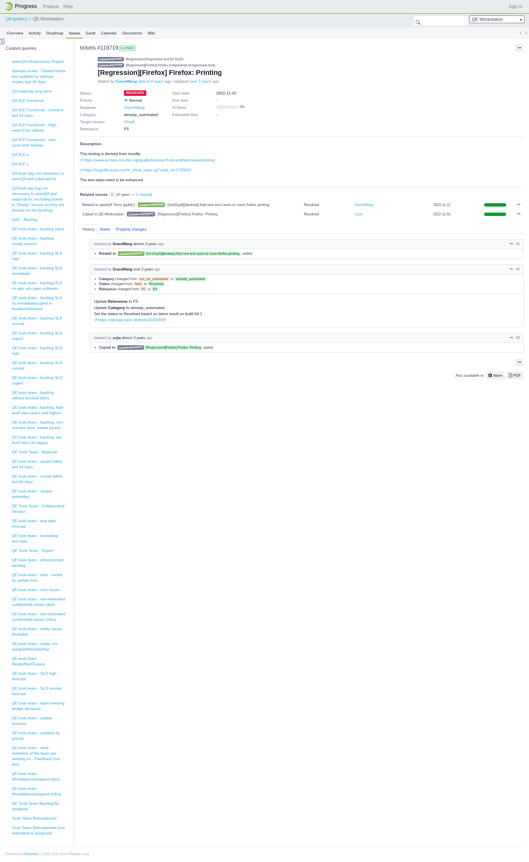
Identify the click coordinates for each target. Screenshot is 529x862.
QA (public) (16, 19)
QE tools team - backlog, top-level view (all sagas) (37, 440)
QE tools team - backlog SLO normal (37, 365)
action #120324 (151, 205)
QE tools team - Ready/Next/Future (28, 661)
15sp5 (129, 122)
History (88, 229)
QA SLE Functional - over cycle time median (34, 142)
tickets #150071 (141, 214)
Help (68, 6)
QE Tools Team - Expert (32, 550)
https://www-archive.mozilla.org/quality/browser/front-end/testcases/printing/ (149, 160)
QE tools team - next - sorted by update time (37, 577)
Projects (51, 6)
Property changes (131, 229)
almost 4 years (151, 81)
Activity (35, 33)
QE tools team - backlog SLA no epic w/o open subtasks (37, 286)
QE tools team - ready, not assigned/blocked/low (35, 646)
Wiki (151, 33)
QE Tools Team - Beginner (35, 452)
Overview (15, 33)
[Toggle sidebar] (2, 41)
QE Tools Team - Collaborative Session (38, 509)
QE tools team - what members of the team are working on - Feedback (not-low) (36, 756)
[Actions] (518, 204)
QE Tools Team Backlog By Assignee (35, 806)
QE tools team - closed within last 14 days (37, 464)
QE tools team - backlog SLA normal (37, 321)
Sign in (515, 6)
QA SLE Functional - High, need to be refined (34, 127)
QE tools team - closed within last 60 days (37, 479)
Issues (74, 33)
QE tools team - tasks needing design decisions (38, 706)
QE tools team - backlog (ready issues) (33, 241)
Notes (105, 229)
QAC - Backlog (24, 219)
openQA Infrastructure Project (38, 61)
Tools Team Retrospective (34, 818)
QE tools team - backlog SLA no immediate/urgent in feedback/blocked (37, 303)
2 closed (143, 194)
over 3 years (200, 81)
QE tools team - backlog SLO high (37, 351)
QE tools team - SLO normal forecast (36, 691)
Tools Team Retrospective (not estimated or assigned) (38, 830)
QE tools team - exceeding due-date (35, 538)
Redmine (31, 854)
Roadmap (54, 33)
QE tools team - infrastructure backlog (37, 563)
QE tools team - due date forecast (34, 523)
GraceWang (126, 81)
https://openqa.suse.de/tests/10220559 (132, 320)
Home (22, 6)
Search (418, 20)
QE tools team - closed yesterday (32, 494)
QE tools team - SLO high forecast (34, 676)
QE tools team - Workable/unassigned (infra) (36, 791)
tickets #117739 (111, 65)
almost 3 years (133, 338)
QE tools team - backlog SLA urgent (37, 336)
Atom (497, 375)
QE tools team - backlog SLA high (37, 256)
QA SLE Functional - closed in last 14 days (38, 113)
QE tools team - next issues (36, 589)
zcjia (358, 214)
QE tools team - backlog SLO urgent (37, 380)
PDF (517, 375)
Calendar (109, 33)
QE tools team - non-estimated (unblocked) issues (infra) (38, 617)
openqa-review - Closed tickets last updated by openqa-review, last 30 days (39, 76)
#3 (518, 338)
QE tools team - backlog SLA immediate (37, 271)
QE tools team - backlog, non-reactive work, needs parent (38, 425)
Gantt (90, 33)
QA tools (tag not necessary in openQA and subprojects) (38, 176)
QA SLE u (20, 154)
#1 (518, 244)
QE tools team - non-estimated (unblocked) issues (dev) (38, 602)
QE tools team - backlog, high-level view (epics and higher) (38, 410)
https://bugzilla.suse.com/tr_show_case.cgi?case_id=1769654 (137, 170)
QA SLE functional (27, 100)
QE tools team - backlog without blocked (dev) (33, 395)
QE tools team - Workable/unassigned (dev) (36, 776)
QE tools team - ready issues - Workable (38, 631)
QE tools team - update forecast (32, 721)
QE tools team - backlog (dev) (38, 229)
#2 (518, 269)
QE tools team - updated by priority (36, 736)
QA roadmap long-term (32, 91)
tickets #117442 (111, 59)
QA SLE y (20, 164)
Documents (132, 33)
